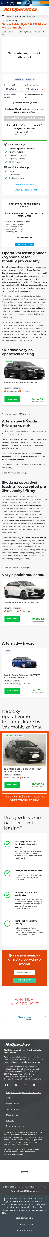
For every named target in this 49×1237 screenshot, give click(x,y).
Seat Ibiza (17, 445)
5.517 (4, 459)
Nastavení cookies (38, 1187)
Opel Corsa (13, 442)
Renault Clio (7, 445)
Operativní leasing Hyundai (28, 1069)
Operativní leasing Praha (31, 1079)
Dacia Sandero (18, 439)
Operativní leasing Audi (19, 1074)
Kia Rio (5, 442)
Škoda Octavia (8, 473)
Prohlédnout (12, 402)
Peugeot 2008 (25, 442)
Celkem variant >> (34, 96)
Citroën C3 (6, 439)
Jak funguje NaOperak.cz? (26, 190)
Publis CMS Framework (28, 1191)
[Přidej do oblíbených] (25, 134)
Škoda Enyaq (20, 473)
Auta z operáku (29, 1076)
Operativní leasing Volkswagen (16, 1066)
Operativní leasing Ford (13, 1071)
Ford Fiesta (30, 439)
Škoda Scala (12, 448)
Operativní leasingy (12, 1079)
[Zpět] (4, 16)
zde (3, 1213)
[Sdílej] (33, 134)
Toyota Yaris (27, 445)
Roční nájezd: (9, 85)
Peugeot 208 (38, 442)
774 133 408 (28, 128)
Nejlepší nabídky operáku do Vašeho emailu (24, 959)
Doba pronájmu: (31, 85)
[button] (46, 1018)
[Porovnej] (16, 134)
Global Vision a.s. (22, 1187)
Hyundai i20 (41, 439)
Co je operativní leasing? (26, 184)
